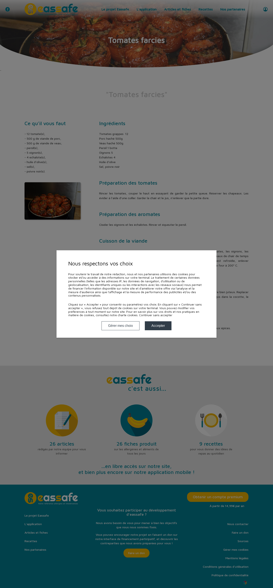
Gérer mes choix (120, 325)
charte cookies (128, 315)
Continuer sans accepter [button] (155, 315)
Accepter (158, 325)
